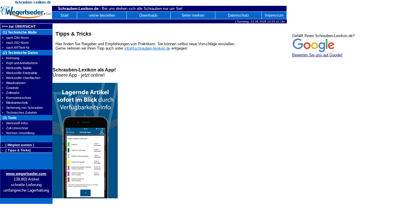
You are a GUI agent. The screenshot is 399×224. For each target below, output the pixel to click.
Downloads (148, 15)
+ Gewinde (10, 88)
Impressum (274, 15)
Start (64, 15)
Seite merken (193, 15)
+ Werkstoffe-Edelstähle (19, 73)
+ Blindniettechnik (15, 102)
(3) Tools (9, 118)
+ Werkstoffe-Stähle (17, 68)
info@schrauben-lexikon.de (147, 48)
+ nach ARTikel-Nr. (16, 47)
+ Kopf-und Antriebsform (20, 63)
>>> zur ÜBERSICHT (19, 26)
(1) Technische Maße (19, 32)
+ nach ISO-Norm (15, 42)
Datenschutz (238, 15)
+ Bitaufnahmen (13, 83)
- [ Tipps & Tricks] (16, 150)
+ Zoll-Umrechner (15, 128)
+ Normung (10, 58)
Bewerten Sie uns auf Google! (317, 55)
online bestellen (102, 15)
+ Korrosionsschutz (16, 97)
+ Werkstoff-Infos (15, 123)
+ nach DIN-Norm (15, 37)
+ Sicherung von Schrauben (22, 107)
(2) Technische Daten (20, 53)
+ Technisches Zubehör (19, 112)
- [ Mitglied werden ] (18, 145)
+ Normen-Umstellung (18, 133)
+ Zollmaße (10, 92)
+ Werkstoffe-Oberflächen (21, 78)
